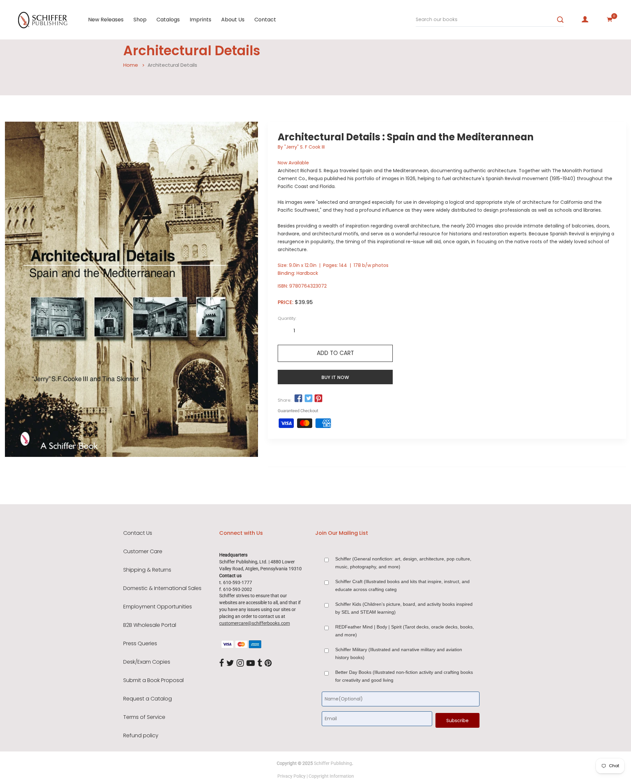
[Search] (560, 20)
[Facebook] (221, 663)
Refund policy (140, 735)
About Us (233, 19)
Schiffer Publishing (333, 763)
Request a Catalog (147, 698)
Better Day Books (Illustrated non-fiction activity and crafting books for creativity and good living (404, 676)
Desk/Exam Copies (146, 662)
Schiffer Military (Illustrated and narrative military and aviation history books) (398, 653)
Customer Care (142, 551)
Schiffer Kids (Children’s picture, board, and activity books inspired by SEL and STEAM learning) (404, 608)
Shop (140, 19)
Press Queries (140, 643)
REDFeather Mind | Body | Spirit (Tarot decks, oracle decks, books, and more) (404, 630)
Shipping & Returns (147, 570)
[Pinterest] (268, 663)
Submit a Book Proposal (153, 680)
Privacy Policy (291, 776)
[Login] (585, 19)
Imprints (200, 19)
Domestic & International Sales (162, 588)
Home (130, 64)
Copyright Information (331, 776)
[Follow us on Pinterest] (318, 398)
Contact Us (137, 533)
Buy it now (335, 377)
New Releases (106, 19)
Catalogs (168, 19)
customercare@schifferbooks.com (254, 623)
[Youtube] (250, 663)
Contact (265, 19)
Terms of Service (144, 717)
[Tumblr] (259, 663)
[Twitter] (230, 663)
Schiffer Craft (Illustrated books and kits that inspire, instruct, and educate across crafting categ (402, 585)
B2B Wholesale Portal (149, 625)
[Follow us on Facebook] (298, 398)
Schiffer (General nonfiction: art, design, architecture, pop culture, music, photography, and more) (403, 562)
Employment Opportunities (157, 606)
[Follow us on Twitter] (308, 398)
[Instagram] (240, 663)
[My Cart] (609, 19)
